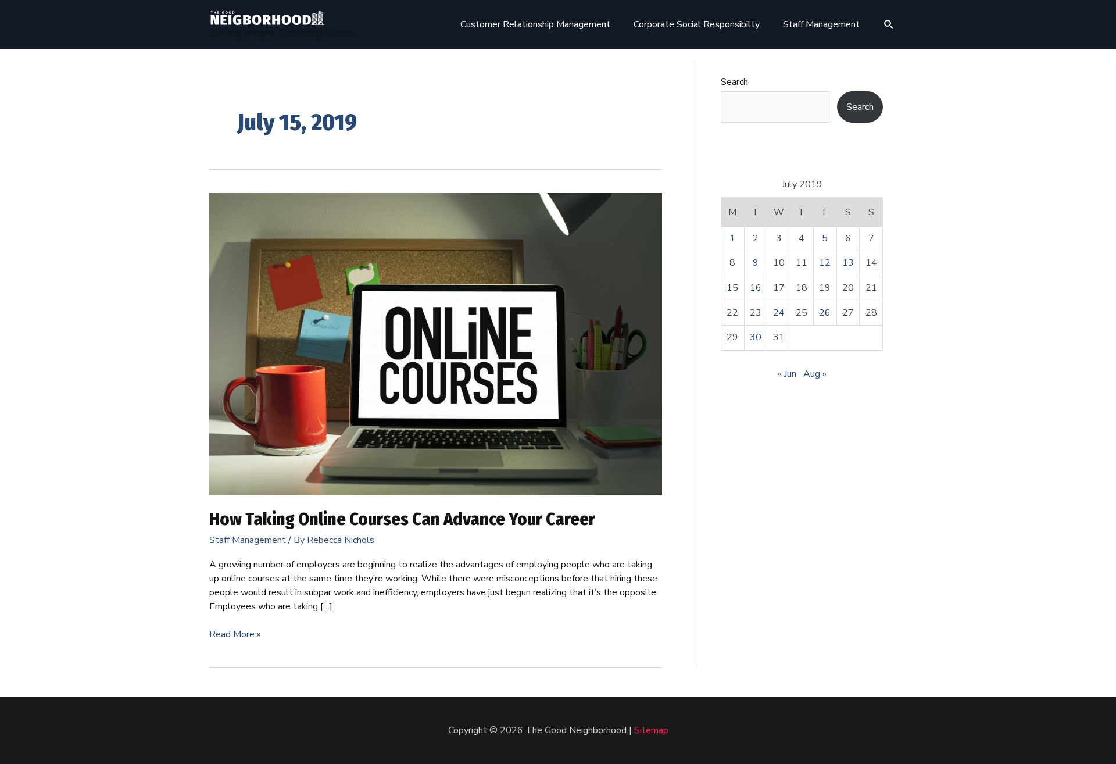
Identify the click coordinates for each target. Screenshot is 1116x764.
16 (755, 287)
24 (779, 312)
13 (848, 262)
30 (755, 337)
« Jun (787, 373)
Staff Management (247, 540)
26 (825, 312)
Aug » (815, 373)
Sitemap (651, 730)
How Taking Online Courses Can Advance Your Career (402, 519)
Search (734, 82)
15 (732, 287)
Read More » (235, 634)
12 (825, 262)
